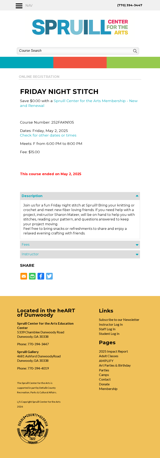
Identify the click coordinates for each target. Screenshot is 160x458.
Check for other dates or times (48, 135)
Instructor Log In (111, 324)
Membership (108, 389)
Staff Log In (107, 329)
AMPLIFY (106, 361)
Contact (105, 379)
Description (32, 196)
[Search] (135, 51)
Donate (104, 384)
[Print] (32, 276)
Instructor (30, 254)
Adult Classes (108, 356)
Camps (104, 375)
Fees (25, 245)
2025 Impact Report (113, 351)
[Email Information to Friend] (24, 276)
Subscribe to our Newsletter (119, 319)
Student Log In (109, 333)
